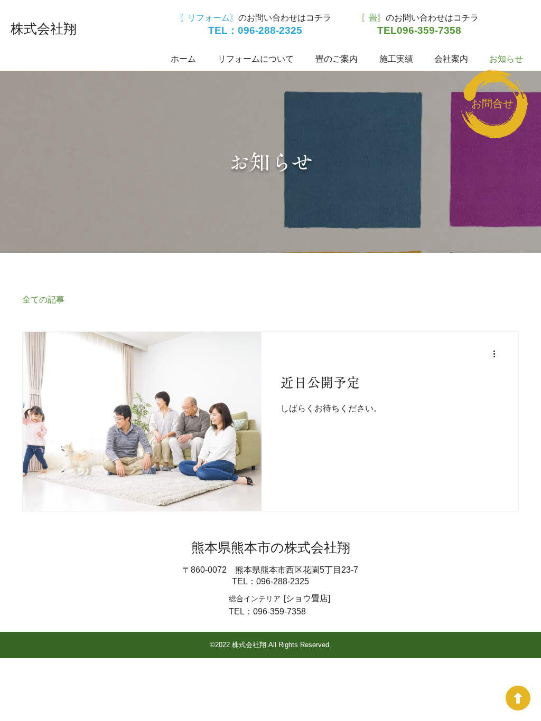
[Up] (518, 698)
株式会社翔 (44, 28)
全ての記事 (43, 299)
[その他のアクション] (497, 353)
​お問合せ (492, 103)
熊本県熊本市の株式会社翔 (270, 547)
